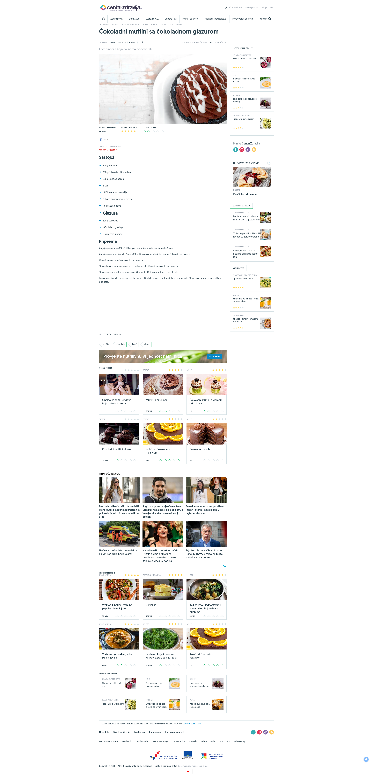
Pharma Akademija (160, 741)
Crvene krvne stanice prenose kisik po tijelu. (251, 7)
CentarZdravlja (121, 8)
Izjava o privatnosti (174, 732)
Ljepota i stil (170, 18)
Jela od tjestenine (110, 700)
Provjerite (214, 356)
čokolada (121, 344)
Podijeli (132, 42)
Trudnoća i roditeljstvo (215, 18)
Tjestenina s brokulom (243, 278)
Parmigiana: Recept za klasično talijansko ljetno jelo (245, 253)
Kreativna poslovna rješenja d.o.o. (193, 766)
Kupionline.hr (225, 741)
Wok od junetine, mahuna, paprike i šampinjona (117, 606)
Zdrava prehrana (241, 212)
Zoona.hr (193, 741)
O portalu (104, 732)
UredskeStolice (178, 741)
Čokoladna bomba (200, 449)
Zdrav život (134, 18)
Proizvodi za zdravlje (242, 18)
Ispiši (141, 42)
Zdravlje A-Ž (152, 18)
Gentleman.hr (142, 741)
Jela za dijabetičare (111, 679)
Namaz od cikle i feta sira (244, 58)
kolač (134, 344)
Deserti (179, 24)
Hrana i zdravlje (190, 18)
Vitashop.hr (127, 741)
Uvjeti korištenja (121, 732)
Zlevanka (151, 605)
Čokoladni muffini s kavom (117, 449)
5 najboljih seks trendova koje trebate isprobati (116, 401)
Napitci (149, 700)
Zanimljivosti (116, 18)
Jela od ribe (238, 315)
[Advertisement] (163, 310)
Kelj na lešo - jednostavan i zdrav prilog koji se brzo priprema (205, 608)
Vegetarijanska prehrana (245, 275)
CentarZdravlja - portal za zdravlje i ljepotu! (119, 24)
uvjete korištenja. (192, 724)
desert (147, 344)
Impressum (155, 732)
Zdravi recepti (166, 24)
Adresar (263, 18)
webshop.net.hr (208, 741)
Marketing (139, 732)
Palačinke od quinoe (245, 194)
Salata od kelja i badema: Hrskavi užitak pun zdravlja (161, 655)
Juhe (148, 679)
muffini (106, 344)
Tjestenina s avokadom (113, 703)
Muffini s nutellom (156, 400)
